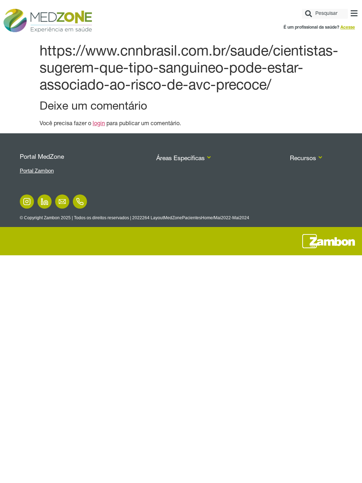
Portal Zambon (37, 171)
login (99, 124)
